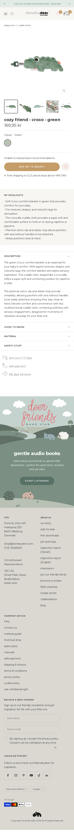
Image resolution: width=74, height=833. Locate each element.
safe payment (17, 366)
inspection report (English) (50, 560)
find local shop (12, 640)
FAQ (6, 621)
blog (43, 605)
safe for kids (47, 529)
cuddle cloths (24, 25)
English (36, 789)
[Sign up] (55, 747)
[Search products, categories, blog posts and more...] (12, 13)
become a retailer (51, 580)
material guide (13, 633)
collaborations (48, 599)
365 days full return (20, 374)
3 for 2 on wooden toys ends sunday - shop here (37, 3)
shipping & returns (15, 664)
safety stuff (13, 345)
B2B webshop (48, 586)
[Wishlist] (58, 13)
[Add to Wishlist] (65, 167)
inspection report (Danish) (50, 550)
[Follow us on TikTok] (39, 775)
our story (45, 523)
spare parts (10, 646)
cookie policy (12, 683)
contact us (10, 627)
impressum (47, 568)
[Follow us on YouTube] (31, 775)
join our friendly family (53, 574)
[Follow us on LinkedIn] (47, 775)
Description (12, 256)
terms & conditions (15, 670)
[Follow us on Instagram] (16, 775)
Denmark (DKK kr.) (15, 789)
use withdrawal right (16, 689)
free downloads (49, 535)
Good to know (14, 327)
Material (10, 336)
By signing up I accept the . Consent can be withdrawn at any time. (34, 740)
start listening (37, 481)
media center (48, 593)
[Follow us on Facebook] (8, 775)
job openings (48, 541)
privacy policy (12, 677)
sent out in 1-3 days (20, 357)
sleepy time (9, 25)
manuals (9, 652)
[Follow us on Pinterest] (23, 775)
